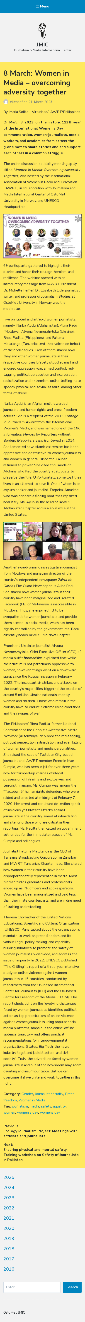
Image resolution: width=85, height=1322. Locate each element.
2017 (8, 1259)
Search (72, 1287)
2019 (8, 1238)
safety (46, 1106)
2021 (8, 1218)
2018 (8, 1249)
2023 (8, 1198)
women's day (27, 1112)
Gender (27, 1093)
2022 (8, 1208)
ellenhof (17, 102)
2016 (8, 1269)
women (9, 1112)
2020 (8, 1228)
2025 (8, 1177)
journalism (20, 1106)
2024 (8, 1188)
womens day (50, 1112)
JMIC (42, 44)
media (34, 1106)
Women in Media (32, 1100)
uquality (59, 1106)
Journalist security (49, 1093)
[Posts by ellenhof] (6, 102)
